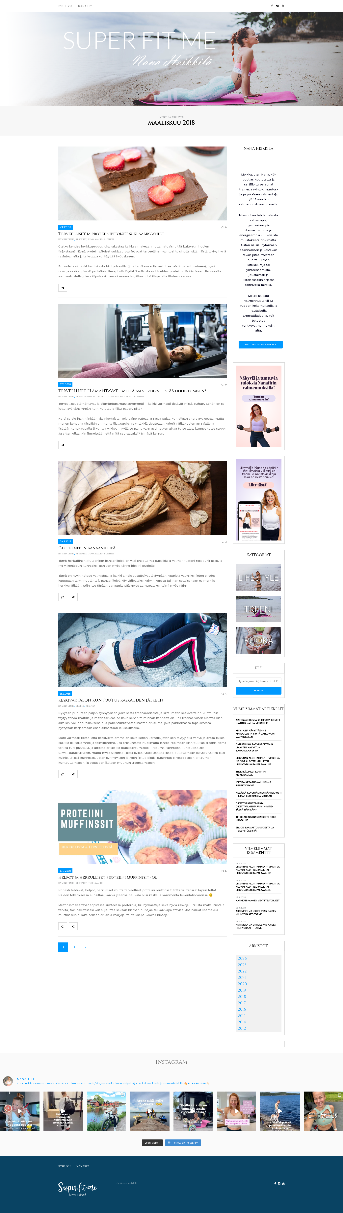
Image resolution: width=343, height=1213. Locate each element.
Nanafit (85, 6)
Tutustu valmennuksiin (261, 344)
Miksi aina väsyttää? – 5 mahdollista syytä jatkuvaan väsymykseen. (255, 733)
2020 (242, 984)
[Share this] (71, 288)
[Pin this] (97, 288)
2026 (242, 958)
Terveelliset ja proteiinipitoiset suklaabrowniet (111, 233)
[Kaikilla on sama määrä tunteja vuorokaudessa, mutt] (193, 1111)
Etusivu (65, 6)
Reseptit (81, 239)
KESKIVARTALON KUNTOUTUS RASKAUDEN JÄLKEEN (110, 700)
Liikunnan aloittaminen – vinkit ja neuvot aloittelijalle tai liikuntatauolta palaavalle (258, 761)
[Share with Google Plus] (88, 288)
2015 (242, 1015)
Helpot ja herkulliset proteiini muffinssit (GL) (108, 877)
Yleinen (109, 239)
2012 (242, 1028)
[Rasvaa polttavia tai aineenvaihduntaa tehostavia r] (20, 1111)
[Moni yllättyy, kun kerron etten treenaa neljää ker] (63, 1111)
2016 (242, 1009)
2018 (242, 996)
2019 (242, 990)
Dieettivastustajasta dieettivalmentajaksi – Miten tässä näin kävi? (254, 806)
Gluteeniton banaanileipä (87, 548)
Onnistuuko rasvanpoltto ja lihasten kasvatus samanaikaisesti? (255, 747)
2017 (242, 1003)
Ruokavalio (95, 239)
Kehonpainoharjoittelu (91, 396)
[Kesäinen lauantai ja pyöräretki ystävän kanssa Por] (106, 1111)
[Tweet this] (80, 288)
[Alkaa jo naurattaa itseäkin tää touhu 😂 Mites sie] (150, 1111)
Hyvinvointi (66, 239)
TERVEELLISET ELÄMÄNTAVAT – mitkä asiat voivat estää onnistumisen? (132, 391)
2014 (242, 1022)
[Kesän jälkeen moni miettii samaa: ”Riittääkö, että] (280, 1111)
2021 (242, 977)
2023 (242, 964)
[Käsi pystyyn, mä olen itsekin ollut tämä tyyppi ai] (236, 1111)
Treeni (128, 396)
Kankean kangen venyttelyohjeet (257, 900)
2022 (242, 971)
